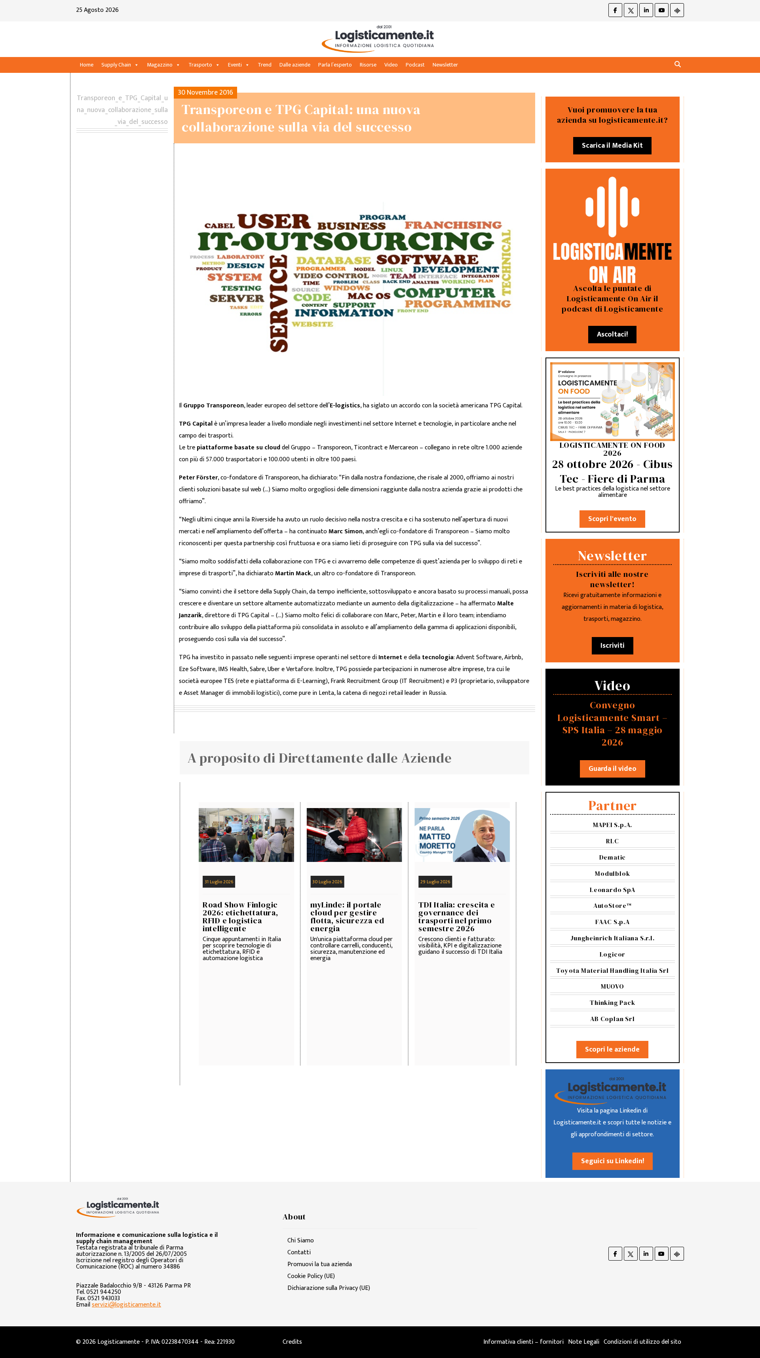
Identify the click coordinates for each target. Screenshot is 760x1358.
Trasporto (200, 64)
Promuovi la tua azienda (319, 1264)
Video (391, 64)
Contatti (299, 1252)
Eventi (235, 64)
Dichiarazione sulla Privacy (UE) (328, 1288)
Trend (265, 64)
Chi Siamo (300, 1240)
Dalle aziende (294, 64)
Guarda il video (612, 769)
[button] (677, 64)
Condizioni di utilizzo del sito (642, 1342)
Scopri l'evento (612, 519)
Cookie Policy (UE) (311, 1276)
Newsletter (445, 64)
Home (86, 64)
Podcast (415, 64)
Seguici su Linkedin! (612, 1161)
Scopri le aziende (612, 1050)
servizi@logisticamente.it (126, 1304)
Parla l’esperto (335, 64)
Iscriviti (612, 646)
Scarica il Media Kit (612, 146)
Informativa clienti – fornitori (523, 1342)
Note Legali (583, 1342)
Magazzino (160, 64)
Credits (292, 1342)
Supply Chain (116, 64)
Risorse (368, 64)
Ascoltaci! (612, 334)
